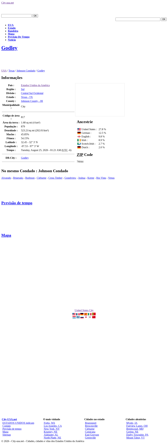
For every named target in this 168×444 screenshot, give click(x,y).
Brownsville (91, 425)
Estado (12, 28)
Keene (90, 177)
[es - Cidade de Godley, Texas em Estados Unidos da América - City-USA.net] (85, 314)
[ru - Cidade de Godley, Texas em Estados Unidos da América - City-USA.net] (82, 317)
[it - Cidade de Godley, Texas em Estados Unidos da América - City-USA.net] (89, 314)
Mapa (11, 33)
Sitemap (6, 434)
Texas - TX (27, 97)
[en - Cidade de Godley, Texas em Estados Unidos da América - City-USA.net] (74, 314)
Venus (111, 177)
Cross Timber (55, 177)
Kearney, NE (50, 431)
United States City (84, 310)
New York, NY (52, 428)
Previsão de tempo (16, 203)
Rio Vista (101, 177)
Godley (9, 48)
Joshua (81, 177)
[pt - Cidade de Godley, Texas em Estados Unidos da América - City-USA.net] (94, 314)
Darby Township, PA (137, 434)
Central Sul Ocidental (32, 93)
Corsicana (90, 431)
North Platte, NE (52, 437)
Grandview (70, 177)
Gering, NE (132, 431)
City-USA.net (9, 419)
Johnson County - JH (32, 101)
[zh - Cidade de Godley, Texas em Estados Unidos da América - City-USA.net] (93, 317)
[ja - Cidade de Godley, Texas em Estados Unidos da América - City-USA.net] (86, 317)
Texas (12, 70)
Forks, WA (49, 423)
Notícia (12, 39)
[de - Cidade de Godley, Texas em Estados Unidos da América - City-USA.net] (82, 314)
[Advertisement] (61, 61)
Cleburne (41, 177)
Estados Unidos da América (35, 85)
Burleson (30, 177)
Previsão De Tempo (19, 36)
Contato (6, 425)
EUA (11, 25)
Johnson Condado (26, 70)
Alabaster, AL (51, 434)
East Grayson (92, 434)
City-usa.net (7, 2)
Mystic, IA (131, 423)
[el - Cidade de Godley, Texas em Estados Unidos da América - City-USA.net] (78, 317)
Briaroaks (18, 177)
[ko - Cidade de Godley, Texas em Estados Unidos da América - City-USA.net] (90, 317)
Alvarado (6, 177)
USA (4, 70)
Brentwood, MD (135, 428)
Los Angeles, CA (53, 425)
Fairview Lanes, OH (137, 425)
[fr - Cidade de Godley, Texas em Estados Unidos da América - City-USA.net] (78, 314)
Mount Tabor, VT (135, 437)
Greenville (90, 437)
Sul (22, 89)
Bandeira (13, 31)
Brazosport (90, 423)
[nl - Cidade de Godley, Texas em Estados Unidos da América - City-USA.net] (74, 317)
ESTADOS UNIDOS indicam (18, 423)
